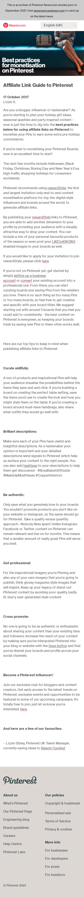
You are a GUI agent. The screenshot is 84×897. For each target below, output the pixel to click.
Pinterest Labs (14, 852)
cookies (66, 829)
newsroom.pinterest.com (49, 10)
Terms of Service (58, 821)
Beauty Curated (53, 748)
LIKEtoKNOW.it (63, 241)
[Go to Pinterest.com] (20, 780)
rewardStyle (57, 188)
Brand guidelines (16, 828)
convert (26, 280)
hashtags (30, 466)
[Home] (5, 25)
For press (52, 867)
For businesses (56, 850)
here (45, 261)
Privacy (50, 829)
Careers (9, 836)
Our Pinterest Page (17, 811)
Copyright (52, 803)
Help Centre (12, 844)
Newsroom (17, 25)
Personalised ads (58, 813)
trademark (72, 803)
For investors (55, 875)
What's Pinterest (15, 803)
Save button (58, 646)
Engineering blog (16, 819)
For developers (56, 858)
